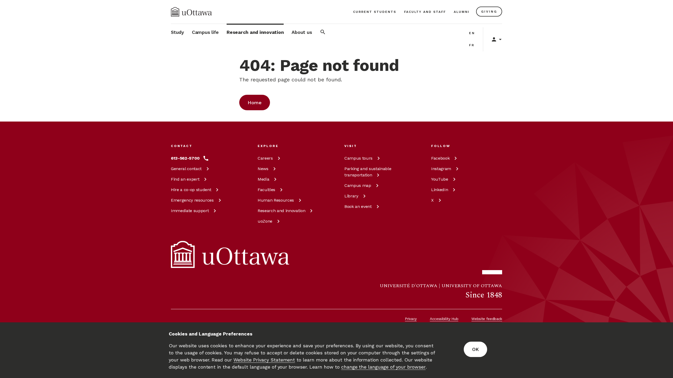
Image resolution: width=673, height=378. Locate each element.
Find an (185, 179)
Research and (281, 210)
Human (276, 200)
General (186, 168)
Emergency (192, 200)
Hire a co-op (191, 189)
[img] (191, 12)
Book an (358, 206)
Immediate (190, 210)
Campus (358, 158)
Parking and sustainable (367, 171)
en (472, 33)
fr (472, 45)
